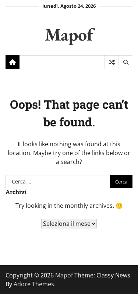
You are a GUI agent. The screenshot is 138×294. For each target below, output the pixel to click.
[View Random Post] (111, 62)
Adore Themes (34, 284)
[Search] (125, 62)
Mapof (69, 34)
